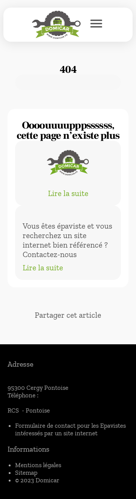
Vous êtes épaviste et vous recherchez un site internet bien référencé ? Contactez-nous (67, 240)
